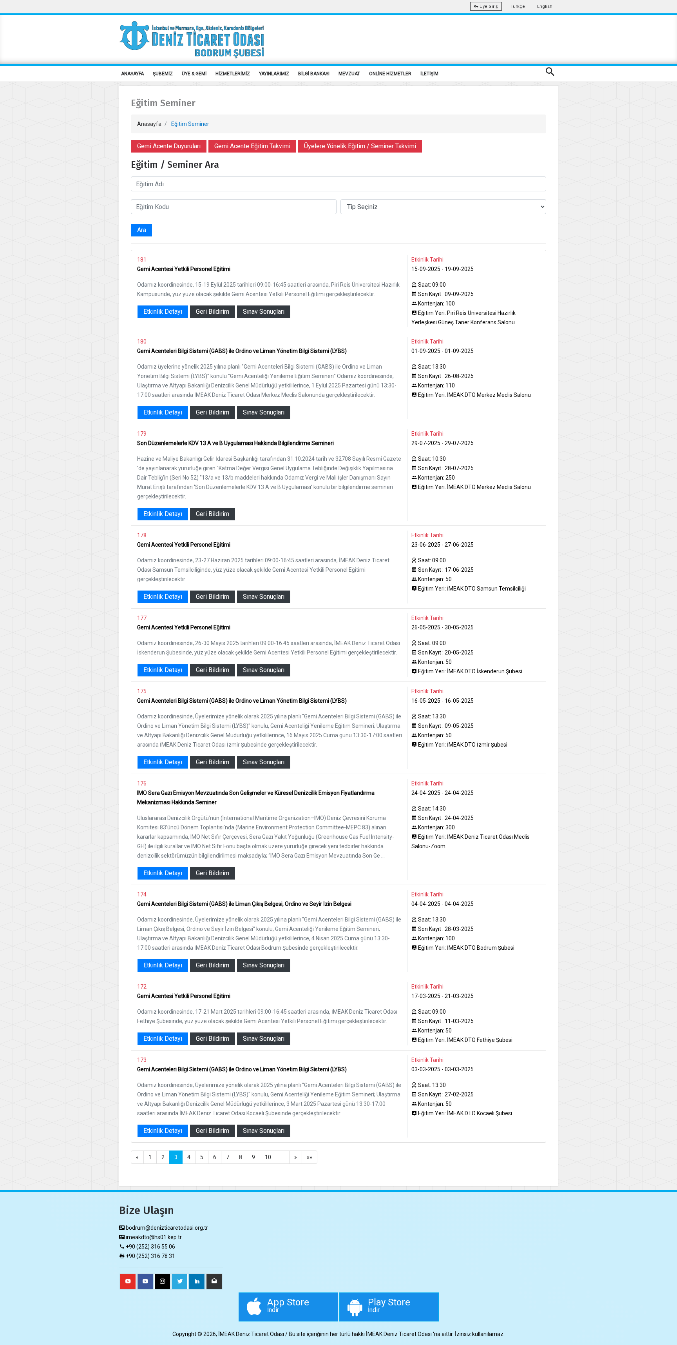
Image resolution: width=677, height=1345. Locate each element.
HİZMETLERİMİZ (232, 73)
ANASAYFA (132, 73)
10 (268, 1157)
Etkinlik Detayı (162, 311)
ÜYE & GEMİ (194, 73)
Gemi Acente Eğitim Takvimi (252, 146)
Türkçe (517, 6)
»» (309, 1157)
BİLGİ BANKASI (313, 73)
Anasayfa (149, 124)
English (544, 6)
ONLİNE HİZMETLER (390, 73)
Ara (141, 230)
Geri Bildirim (212, 311)
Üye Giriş (488, 6)
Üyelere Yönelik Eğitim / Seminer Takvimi (360, 146)
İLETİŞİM (429, 73)
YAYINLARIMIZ (274, 73)
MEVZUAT (349, 73)
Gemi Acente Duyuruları (169, 146)
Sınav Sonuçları (263, 311)
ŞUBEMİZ (163, 73)
